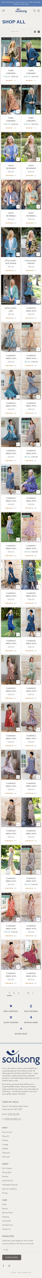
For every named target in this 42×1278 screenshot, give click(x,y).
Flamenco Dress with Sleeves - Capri (11, 499)
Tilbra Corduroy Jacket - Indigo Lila (31, 72)
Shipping (5, 1216)
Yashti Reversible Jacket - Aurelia (11, 167)
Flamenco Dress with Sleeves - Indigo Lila (11, 595)
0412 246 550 (13, 1114)
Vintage (5, 1144)
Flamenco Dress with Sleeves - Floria (31, 547)
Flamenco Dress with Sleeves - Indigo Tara (11, 642)
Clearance (6, 1152)
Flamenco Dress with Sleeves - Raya (11, 880)
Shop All (5, 1136)
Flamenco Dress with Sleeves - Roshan (31, 927)
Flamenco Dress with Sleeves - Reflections (31, 880)
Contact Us (6, 1229)
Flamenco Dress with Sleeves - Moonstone (10, 785)
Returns (5, 1208)
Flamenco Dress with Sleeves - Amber (31, 357)
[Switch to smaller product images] (39, 31)
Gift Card (5, 1156)
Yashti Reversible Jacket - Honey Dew (31, 214)
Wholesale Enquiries (10, 1184)
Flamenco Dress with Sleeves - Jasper (11, 737)
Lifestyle (5, 1148)
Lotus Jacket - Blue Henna (11, 262)
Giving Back (6, 1172)
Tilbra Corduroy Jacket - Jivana (11, 119)
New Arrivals (7, 1132)
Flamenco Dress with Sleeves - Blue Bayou (31, 404)
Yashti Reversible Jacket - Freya (11, 214)
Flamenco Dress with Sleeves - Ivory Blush (11, 690)
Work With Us (7, 1180)
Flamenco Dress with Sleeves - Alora (11, 357)
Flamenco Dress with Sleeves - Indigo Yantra (31, 642)
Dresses (5, 1140)
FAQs (4, 1204)
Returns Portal (7, 1212)
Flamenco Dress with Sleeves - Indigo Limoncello (31, 595)
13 (28, 993)
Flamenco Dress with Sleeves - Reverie (11, 927)
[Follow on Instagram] (9, 1266)
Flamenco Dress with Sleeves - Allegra (31, 309)
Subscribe (11, 1257)
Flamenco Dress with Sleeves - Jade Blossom (31, 690)
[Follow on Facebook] (3, 1266)
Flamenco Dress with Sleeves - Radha (31, 832)
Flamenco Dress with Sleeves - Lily (31, 737)
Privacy (5, 1193)
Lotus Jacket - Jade (11, 309)
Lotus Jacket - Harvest (31, 262)
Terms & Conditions (9, 1189)
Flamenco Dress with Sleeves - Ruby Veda (31, 975)
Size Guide (6, 1221)
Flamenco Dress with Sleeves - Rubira (11, 975)
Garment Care (7, 1225)
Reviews (5, 1176)
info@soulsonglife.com (12, 1118)
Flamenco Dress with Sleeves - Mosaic (31, 785)
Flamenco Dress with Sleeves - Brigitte (31, 452)
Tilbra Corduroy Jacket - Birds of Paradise (10, 72)
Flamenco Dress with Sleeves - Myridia (11, 832)
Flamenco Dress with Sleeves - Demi (31, 499)
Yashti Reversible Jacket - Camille (31, 167)
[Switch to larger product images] (35, 31)
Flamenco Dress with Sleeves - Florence (11, 547)
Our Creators (7, 1168)
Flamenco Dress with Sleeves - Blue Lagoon (11, 452)
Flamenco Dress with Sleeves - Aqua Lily (11, 404)
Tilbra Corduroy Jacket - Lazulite (31, 119)
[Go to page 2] (32, 993)
